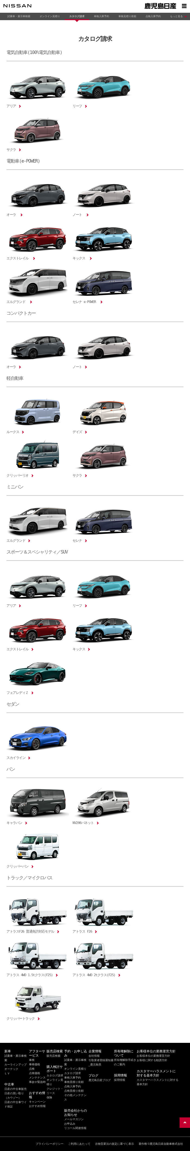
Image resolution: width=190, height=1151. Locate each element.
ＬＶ (7, 1073)
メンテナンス (37, 1077)
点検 (32, 1068)
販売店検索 (53, 1055)
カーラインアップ (15, 1064)
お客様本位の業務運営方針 (153, 1055)
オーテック (11, 1069)
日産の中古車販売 (15, 1089)
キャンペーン (37, 1101)
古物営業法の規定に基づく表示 (114, 1143)
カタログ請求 (77, 16)
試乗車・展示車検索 (18, 16)
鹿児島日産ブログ (100, 1080)
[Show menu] (184, 6)
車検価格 (34, 1064)
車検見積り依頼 (127, 16)
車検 (32, 1060)
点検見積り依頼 (74, 1090)
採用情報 (119, 1080)
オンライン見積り (50, 16)
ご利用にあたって (79, 1143)
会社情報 (94, 1055)
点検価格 (34, 1073)
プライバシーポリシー (49, 1143)
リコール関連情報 (75, 1128)
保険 (49, 1097)
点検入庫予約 (153, 16)
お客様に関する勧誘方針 (152, 1060)
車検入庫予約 (101, 16)
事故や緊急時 (37, 1082)
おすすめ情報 (37, 1106)
